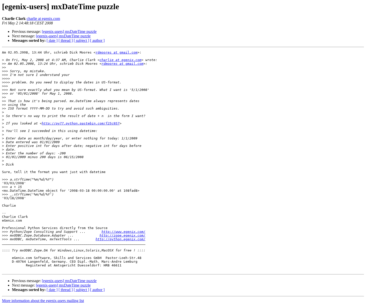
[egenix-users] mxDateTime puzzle (69, 31)
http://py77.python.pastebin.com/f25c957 (81, 123)
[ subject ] (81, 40)
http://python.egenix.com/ (120, 239)
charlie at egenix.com (43, 18)
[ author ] (97, 40)
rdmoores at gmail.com (116, 52)
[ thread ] (66, 40)
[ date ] (52, 40)
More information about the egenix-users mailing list (43, 301)
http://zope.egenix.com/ (122, 235)
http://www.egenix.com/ (123, 232)
